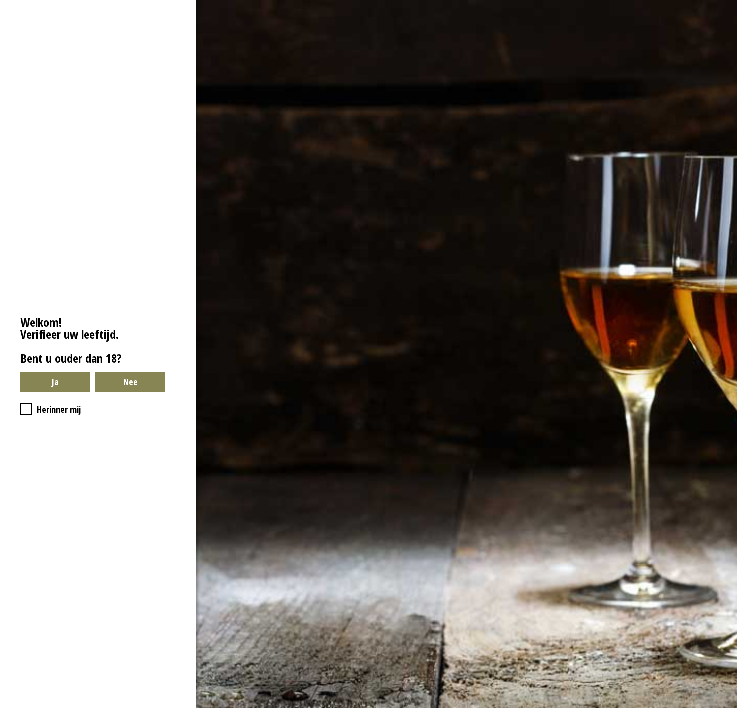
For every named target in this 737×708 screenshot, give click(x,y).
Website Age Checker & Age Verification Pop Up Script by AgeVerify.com (724, 705)
